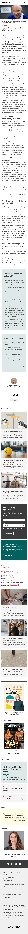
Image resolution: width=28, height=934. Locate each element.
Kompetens (4, 25)
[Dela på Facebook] (14, 395)
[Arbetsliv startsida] (14, 927)
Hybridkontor (4, 575)
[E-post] (20, 864)
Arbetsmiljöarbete (5, 571)
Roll (4, 523)
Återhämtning (4, 580)
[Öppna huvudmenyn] (24, 2)
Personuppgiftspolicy (8, 909)
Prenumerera (8, 533)
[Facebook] (8, 864)
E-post (5, 518)
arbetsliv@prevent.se (8, 882)
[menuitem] (8, 2)
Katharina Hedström (19, 387)
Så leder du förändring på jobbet (9, 569)
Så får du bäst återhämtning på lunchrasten (12, 582)
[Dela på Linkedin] (17, 395)
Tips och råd (14, 585)
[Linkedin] (16, 864)
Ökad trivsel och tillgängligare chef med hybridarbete (11, 577)
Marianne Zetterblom (8, 896)
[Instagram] (12, 864)
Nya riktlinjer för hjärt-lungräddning (10, 573)
